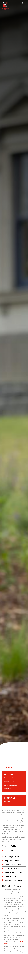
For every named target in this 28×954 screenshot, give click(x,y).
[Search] (22, 3)
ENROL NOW (7, 788)
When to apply (10, 876)
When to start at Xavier (13, 872)
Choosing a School (11, 857)
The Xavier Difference (13, 864)
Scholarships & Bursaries (10, 785)
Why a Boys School (11, 861)
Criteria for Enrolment (13, 880)
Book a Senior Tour (9, 781)
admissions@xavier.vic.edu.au (12, 803)
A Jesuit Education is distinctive (12, 852)
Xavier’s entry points (12, 868)
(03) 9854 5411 (7, 801)
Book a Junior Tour (9, 777)
